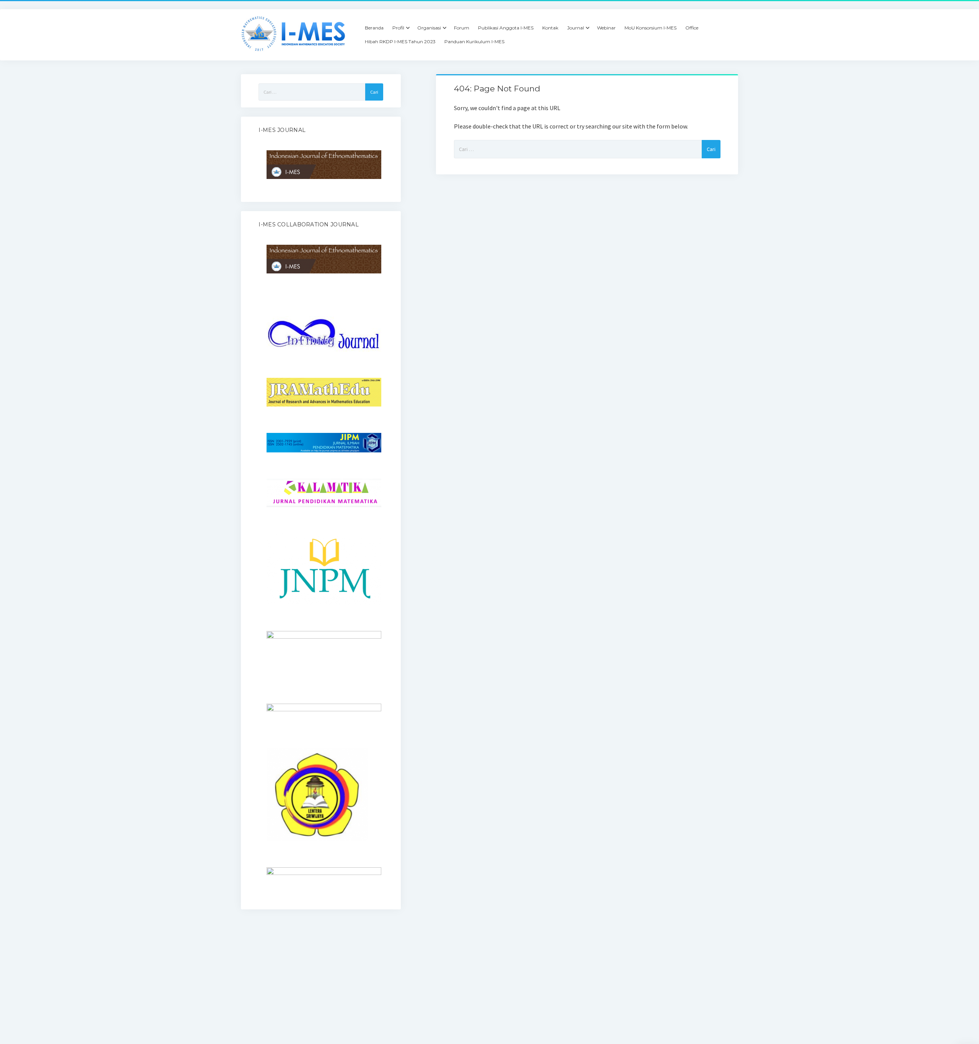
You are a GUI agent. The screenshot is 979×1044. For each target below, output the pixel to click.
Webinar (606, 28)
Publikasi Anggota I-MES (505, 28)
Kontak (550, 28)
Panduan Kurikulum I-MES (474, 41)
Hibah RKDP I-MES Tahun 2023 (400, 41)
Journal (575, 28)
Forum (461, 28)
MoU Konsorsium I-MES (650, 28)
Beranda (374, 28)
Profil (398, 28)
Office (691, 28)
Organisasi (429, 28)
